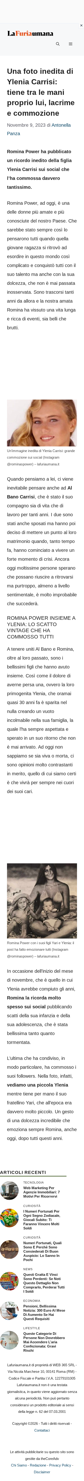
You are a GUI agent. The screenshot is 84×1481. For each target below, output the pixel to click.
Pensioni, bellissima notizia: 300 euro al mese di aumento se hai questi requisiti (44, 1312)
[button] (57, 44)
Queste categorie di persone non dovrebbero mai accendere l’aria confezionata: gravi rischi (44, 1342)
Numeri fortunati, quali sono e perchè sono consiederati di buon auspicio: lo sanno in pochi (42, 1251)
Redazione (38, 1465)
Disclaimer (42, 1472)
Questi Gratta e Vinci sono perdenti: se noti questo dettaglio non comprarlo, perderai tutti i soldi (44, 1283)
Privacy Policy (60, 1465)
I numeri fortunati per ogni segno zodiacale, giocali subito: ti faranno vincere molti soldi (41, 1219)
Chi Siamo (19, 1465)
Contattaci (42, 1430)
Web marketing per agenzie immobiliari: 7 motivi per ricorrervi (41, 1192)
